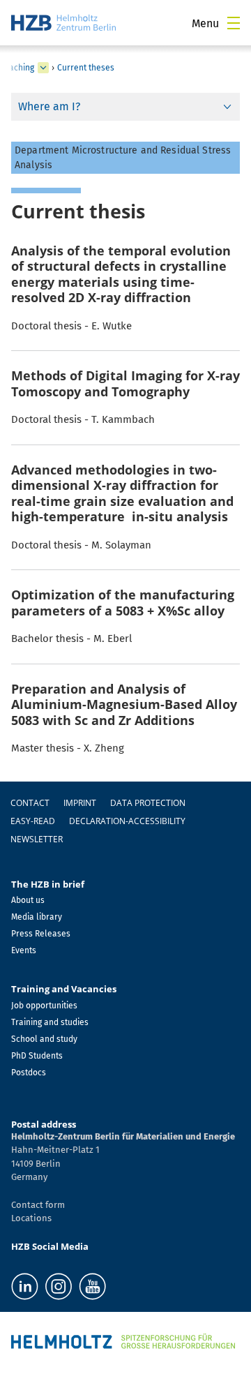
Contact (30, 803)
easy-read (32, 821)
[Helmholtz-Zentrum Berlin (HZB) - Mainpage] (63, 23)
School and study (44, 1039)
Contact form (38, 1205)
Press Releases (40, 934)
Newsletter (36, 839)
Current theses (85, 68)
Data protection (147, 803)
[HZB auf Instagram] (58, 1286)
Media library (36, 917)
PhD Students (37, 1056)
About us (28, 900)
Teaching (17, 68)
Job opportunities (44, 1005)
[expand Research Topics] (43, 67)
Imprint (79, 803)
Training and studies (50, 1022)
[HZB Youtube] (92, 1286)
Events (23, 950)
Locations (31, 1218)
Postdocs (28, 1072)
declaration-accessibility (127, 821)
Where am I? (49, 106)
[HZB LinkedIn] (24, 1286)
